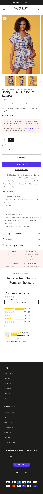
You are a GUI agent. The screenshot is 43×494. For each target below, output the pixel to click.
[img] (16, 333)
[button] (4, 8)
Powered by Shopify (28, 490)
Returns (7, 417)
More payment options (21, 169)
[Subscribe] (34, 456)
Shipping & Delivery (10, 412)
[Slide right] (40, 81)
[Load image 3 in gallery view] (32, 81)
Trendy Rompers (18, 490)
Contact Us (8, 423)
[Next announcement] (38, 2)
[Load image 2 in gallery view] (21, 81)
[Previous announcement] (4, 2)
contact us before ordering (31, 128)
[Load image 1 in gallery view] (10, 81)
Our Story (7, 432)
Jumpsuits (7, 383)
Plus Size (7, 393)
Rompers (7, 378)
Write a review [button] (21, 302)
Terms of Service (9, 442)
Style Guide (8, 398)
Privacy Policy (8, 437)
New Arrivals (8, 373)
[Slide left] (2, 81)
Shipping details (26, 103)
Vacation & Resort (10, 388)
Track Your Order (9, 427)
